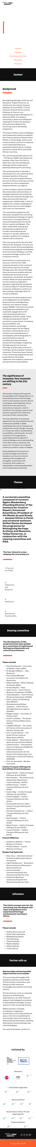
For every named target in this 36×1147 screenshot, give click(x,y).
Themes (18, 52)
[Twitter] (30, 1135)
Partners (18, 64)
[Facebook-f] (24, 1135)
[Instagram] (21, 1135)
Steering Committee (18, 56)
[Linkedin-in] (27, 1135)
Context (18, 48)
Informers (18, 60)
